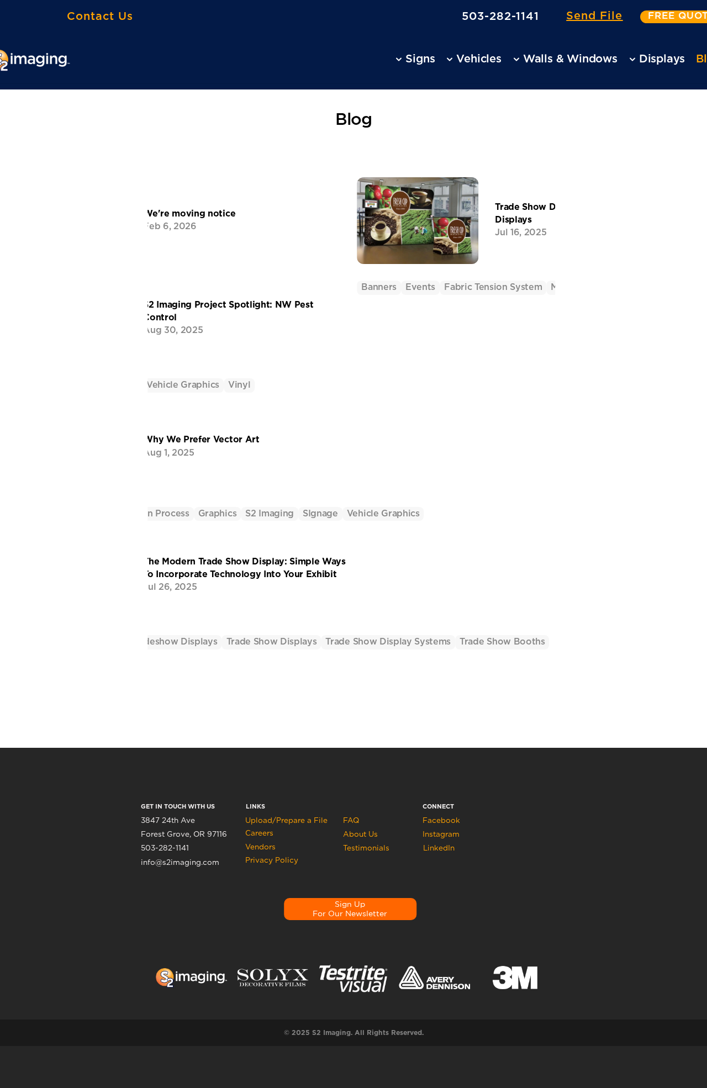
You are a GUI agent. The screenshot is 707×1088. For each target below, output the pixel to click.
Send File (594, 16)
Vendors (260, 846)
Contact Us (100, 16)
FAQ (351, 820)
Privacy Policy (271, 859)
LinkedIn (439, 847)
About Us (360, 834)
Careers (259, 832)
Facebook (441, 820)
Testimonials (366, 847)
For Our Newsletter (350, 913)
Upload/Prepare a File (286, 820)
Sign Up (350, 904)
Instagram (441, 834)
